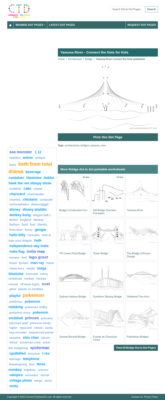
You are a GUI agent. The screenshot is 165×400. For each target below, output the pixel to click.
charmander (35, 194)
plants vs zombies (30, 289)
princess (47, 318)
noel (46, 284)
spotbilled (17, 353)
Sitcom (45, 337)
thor (31, 364)
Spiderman (40, 348)
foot (32, 224)
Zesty (13, 386)
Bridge (88, 59)
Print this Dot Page (107, 137)
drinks (13, 219)
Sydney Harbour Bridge (72, 296)
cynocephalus (19, 204)
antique (40, 157)
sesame (14, 337)
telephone (31, 359)
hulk (37, 240)
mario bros (16, 268)
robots (38, 327)
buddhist (15, 188)
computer (46, 199)
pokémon (15, 301)
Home (61, 59)
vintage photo (20, 380)
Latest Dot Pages (62, 25)
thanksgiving (18, 364)
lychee (23, 263)
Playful (14, 296)
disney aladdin (35, 209)
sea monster (21, 152)
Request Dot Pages (141, 25)
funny (29, 229)
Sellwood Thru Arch (138, 296)
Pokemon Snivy (19, 312)
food (25, 224)
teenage (15, 359)
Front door (16, 229)
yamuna (95, 145)
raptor (13, 327)
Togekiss (30, 369)
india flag (16, 251)
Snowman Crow (30, 342)
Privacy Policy (151, 396)
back (12, 164)
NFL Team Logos (30, 284)
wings (38, 380)
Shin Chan (31, 338)
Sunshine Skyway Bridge (107, 296)
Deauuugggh (40, 204)
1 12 (38, 152)
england (25, 219)
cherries (14, 199)
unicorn (43, 369)
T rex (46, 353)
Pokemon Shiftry (36, 307)
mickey (29, 278)
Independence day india (29, 246)
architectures (72, 145)
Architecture (75, 59)
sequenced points (41, 332)
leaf (24, 257)
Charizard (17, 194)
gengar (40, 230)
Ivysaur (14, 257)
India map (36, 251)
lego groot (38, 257)
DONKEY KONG (20, 215)
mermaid (32, 274)
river (103, 145)
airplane (14, 157)
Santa (49, 327)
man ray (37, 263)
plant (12, 289)
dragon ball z (42, 215)
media (30, 268)
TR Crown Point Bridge (72, 253)
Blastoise (33, 178)
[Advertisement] (82, 37)
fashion (14, 224)
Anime (28, 158)
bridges (85, 145)
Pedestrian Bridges (138, 336)
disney (14, 209)
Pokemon (33, 295)
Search (151, 9)
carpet (38, 188)
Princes (32, 318)
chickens (30, 199)
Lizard (13, 263)
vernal (44, 375)
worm (48, 380)
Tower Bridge (100, 253)
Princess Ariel (18, 323)
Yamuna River (135, 210)
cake (27, 188)
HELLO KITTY (17, 235)
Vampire (16, 375)
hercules (34, 235)
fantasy (39, 219)
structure (34, 353)
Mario (50, 263)
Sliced (13, 342)
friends (42, 224)
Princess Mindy (40, 323)
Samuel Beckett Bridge (72, 336)
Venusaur (31, 375)
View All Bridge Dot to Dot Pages (136, 347)
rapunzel (26, 327)
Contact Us (137, 396)
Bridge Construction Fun (73, 210)
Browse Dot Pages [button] (29, 25)
